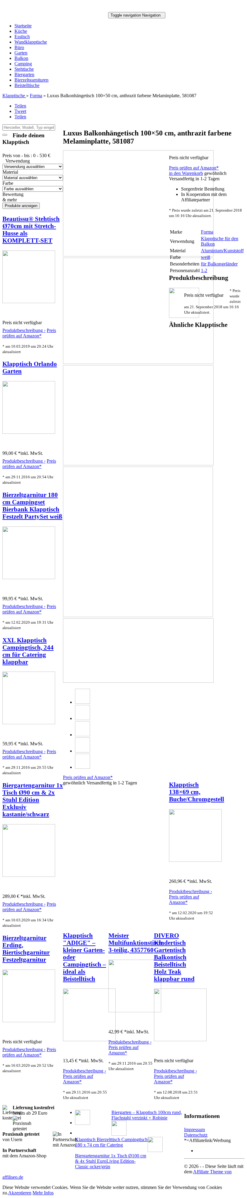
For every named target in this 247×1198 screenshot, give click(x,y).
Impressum (194, 1129)
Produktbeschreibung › (23, 330)
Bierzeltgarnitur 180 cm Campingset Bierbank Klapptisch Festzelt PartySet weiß (32, 505)
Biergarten (24, 74)
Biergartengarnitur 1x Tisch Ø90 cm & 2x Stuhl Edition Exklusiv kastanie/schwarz (32, 800)
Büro (19, 47)
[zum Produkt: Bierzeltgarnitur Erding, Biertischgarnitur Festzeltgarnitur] (28, 1020)
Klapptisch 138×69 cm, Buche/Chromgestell (196, 791)
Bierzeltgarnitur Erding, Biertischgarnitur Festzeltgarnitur (26, 948)
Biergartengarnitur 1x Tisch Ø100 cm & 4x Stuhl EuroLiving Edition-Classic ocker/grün (110, 1161)
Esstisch (22, 36)
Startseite (23, 25)
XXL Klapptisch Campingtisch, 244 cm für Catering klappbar (28, 651)
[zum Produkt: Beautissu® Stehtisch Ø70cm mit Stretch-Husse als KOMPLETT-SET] (28, 301)
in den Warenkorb (186, 173)
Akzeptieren (19, 1192)
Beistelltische (26, 85)
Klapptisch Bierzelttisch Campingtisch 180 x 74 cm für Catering (111, 1142)
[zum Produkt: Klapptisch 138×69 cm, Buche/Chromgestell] (195, 860)
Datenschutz (196, 1134)
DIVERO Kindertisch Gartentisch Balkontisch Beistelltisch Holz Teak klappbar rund (174, 957)
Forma (36, 95)
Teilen (20, 105)
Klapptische (14, 95)
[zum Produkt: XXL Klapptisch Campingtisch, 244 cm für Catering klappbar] (28, 722)
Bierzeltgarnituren (31, 79)
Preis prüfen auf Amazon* (29, 333)
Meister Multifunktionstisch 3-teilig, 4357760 (135, 942)
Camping (23, 63)
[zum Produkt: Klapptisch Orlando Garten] (28, 432)
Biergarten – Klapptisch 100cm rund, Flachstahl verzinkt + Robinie (146, 1115)
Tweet (20, 111)
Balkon (21, 58)
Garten (20, 52)
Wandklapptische (30, 42)
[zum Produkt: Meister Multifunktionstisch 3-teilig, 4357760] (134, 1010)
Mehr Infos (43, 1192)
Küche (20, 31)
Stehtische (24, 69)
